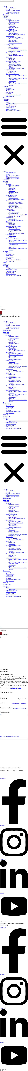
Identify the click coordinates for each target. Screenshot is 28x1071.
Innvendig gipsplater (14, 20)
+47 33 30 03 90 (4, 773)
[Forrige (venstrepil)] (0, 1070)
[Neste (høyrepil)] (2, 1070)
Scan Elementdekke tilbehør (16, 55)
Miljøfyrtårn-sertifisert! (11, 105)
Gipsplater (8, 19)
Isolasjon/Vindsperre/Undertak (13, 61)
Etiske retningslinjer (11, 109)
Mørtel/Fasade (9, 44)
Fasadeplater (12, 31)
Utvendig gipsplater (14, 22)
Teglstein (8, 93)
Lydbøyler (11, 29)
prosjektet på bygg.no (15, 688)
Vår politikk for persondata (12, 12)
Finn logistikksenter (11, 8)
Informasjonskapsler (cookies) (7, 776)
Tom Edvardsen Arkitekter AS (19, 703)
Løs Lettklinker (13, 40)
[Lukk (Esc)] (5, 1069)
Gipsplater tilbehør (13, 27)
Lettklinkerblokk (10, 36)
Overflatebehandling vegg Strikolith (18, 50)
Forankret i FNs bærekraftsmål (13, 110)
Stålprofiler (12, 23)
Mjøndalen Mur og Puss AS (20, 708)
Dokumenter (6, 15)
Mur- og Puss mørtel (14, 47)
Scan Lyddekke (13, 54)
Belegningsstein (10, 96)
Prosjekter (5, 86)
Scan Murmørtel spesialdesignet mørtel (9, 736)
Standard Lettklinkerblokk (15, 37)
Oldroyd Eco (12, 71)
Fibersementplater (13, 33)
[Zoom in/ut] (0, 1069)
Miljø (7, 102)
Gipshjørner (12, 24)
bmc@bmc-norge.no (14, 773)
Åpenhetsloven (10, 107)
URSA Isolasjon (13, 62)
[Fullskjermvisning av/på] (2, 1069)
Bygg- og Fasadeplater (11, 30)
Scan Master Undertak (14, 64)
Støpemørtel (12, 45)
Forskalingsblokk (13, 41)
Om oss (5, 6)
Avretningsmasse (13, 48)
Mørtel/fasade (9, 90)
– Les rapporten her (11, 106)
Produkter (5, 17)
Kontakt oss (6, 99)
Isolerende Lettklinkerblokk (16, 38)
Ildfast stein (9, 57)
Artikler (5, 98)
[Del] (3, 1069)
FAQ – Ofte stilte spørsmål (12, 13)
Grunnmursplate (10, 69)
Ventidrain (11, 72)
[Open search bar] (1, 307)
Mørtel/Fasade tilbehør (14, 51)
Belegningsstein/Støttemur (12, 74)
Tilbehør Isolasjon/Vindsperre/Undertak (16, 67)
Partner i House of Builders (13, 10)
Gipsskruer (12, 26)
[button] (14, 140)
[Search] (1, 313)
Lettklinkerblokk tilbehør (15, 43)
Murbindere (12, 60)
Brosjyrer (5, 16)
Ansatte (8, 9)
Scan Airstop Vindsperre (15, 65)
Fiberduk (11, 82)
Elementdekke (9, 53)
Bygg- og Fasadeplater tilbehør (16, 34)
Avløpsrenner (12, 81)
